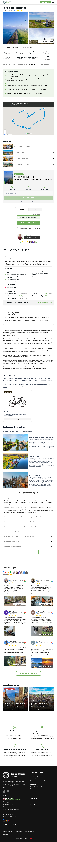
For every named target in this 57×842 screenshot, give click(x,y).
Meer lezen (6, 593)
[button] (18, 10)
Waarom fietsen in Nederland (36, 786)
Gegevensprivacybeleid (43, 835)
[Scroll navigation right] (53, 64)
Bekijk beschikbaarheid (27, 223)
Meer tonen (28, 552)
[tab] (22, 209)
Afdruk (25, 838)
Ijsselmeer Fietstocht (34, 778)
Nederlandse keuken (35, 795)
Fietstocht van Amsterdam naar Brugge (39, 780)
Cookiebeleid (19, 838)
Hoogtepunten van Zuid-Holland (37, 774)
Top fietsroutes (33, 792)
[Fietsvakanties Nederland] (14, 775)
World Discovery (17, 825)
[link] (14, 804)
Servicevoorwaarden (29, 831)
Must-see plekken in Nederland (37, 790)
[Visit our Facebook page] (4, 791)
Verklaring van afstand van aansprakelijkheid (26, 835)
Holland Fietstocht (34, 776)
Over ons (32, 801)
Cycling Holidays (34, 807)
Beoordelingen (19, 831)
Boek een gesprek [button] (33, 237)
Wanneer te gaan (34, 788)
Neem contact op (45, 2)
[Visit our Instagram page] (8, 791)
